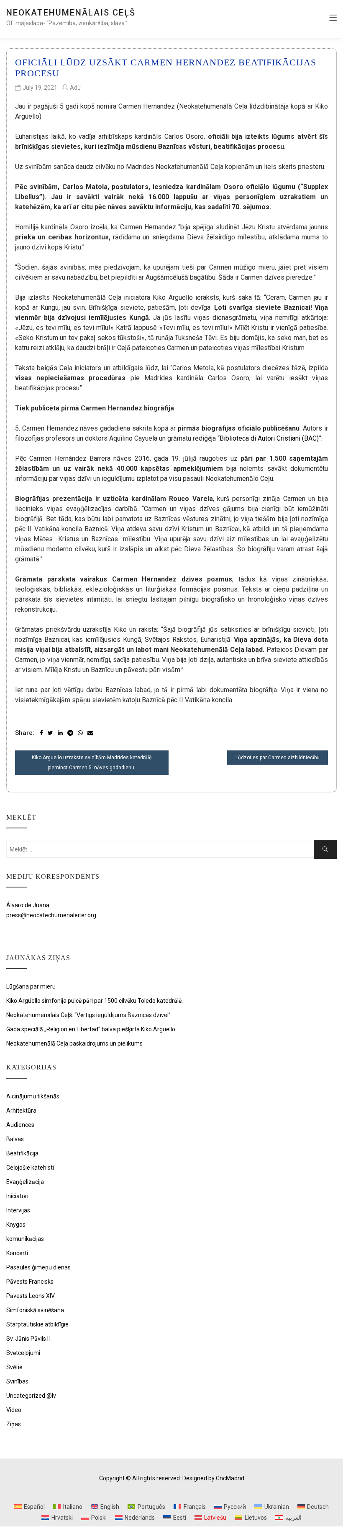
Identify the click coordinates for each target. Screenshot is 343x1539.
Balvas (15, 1139)
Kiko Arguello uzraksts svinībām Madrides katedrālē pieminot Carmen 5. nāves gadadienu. (91, 763)
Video (13, 1410)
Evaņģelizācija (25, 1181)
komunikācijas (25, 1238)
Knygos (16, 1224)
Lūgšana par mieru (31, 986)
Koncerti (17, 1253)
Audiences (20, 1124)
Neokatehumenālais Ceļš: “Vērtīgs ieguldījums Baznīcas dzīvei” (88, 1015)
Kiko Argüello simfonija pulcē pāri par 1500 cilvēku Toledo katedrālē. (94, 1000)
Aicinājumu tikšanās (32, 1096)
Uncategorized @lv (31, 1395)
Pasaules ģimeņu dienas (38, 1267)
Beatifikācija (22, 1153)
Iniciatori (17, 1196)
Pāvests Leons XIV (30, 1295)
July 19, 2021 (40, 87)
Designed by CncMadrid (213, 1478)
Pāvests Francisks (30, 1281)
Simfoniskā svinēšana (35, 1310)
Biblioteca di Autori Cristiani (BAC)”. (271, 438)
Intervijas (18, 1210)
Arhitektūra (21, 1110)
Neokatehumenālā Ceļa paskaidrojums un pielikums (74, 1043)
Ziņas (13, 1424)
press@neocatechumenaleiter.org (51, 915)
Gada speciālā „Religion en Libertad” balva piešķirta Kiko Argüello (90, 1029)
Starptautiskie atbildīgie (37, 1324)
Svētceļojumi (23, 1353)
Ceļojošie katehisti (30, 1167)
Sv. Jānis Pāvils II (28, 1338)
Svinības (17, 1381)
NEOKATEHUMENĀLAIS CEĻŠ (71, 13)
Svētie (14, 1367)
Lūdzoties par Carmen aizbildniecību (277, 757)
